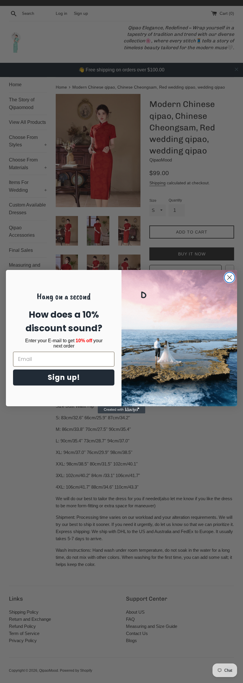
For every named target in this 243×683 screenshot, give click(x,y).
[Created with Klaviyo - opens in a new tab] (121, 409)
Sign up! (64, 377)
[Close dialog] (229, 277)
